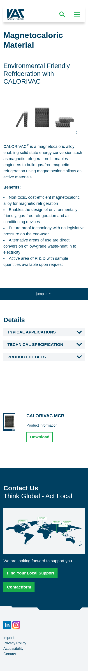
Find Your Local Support (30, 573)
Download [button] (39, 437)
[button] (44, 332)
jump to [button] (42, 294)
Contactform (19, 587)
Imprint (8, 638)
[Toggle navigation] (77, 14)
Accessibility (13, 648)
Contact (9, 654)
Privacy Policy (14, 643)
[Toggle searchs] (62, 14)
